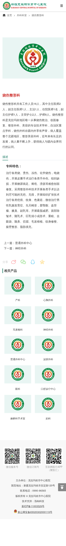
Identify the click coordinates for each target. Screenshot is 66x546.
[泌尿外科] (48, 353)
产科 (17, 300)
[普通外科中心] (17, 353)
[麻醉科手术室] (17, 412)
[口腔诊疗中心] (48, 382)
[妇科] (48, 412)
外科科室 (22, 15)
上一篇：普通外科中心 (18, 243)
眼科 (17, 388)
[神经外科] (48, 323)
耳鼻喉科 (18, 329)
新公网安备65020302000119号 (35, 512)
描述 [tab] (5, 157)
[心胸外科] (48, 293)
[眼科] (17, 382)
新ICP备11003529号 (33, 506)
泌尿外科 (48, 359)
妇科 (48, 418)
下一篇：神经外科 (15, 248)
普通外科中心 (17, 359)
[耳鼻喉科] (17, 323)
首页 (9, 15)
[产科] (17, 293)
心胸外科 (48, 300)
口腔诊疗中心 (48, 388)
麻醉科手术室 (17, 418)
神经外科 (48, 329)
